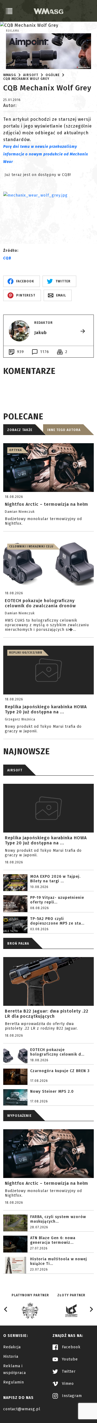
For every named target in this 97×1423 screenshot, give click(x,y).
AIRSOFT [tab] (14, 770)
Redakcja (12, 1347)
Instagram (71, 1395)
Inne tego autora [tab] (64, 430)
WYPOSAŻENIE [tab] (19, 1116)
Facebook (71, 1347)
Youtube (69, 1359)
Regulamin (13, 1382)
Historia (10, 1356)
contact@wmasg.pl (21, 1409)
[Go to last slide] (6, 1309)
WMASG (9, 75)
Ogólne (53, 75)
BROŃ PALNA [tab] (18, 943)
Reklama (12, 30)
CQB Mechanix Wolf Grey (26, 79)
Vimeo (67, 1383)
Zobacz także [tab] (19, 430)
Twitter (68, 1371)
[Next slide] (91, 1309)
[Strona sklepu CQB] (48, 210)
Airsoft (30, 75)
